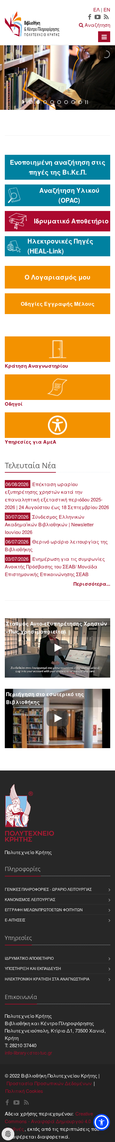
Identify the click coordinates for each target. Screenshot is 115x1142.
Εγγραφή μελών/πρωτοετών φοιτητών (44, 909)
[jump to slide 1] (31, 102)
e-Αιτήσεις (15, 919)
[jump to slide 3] (45, 102)
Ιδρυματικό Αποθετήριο (29, 958)
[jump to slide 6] (66, 102)
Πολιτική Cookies (24, 1090)
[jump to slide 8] (80, 102)
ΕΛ (96, 9)
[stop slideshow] (86, 102)
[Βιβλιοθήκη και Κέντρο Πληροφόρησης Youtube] (98, 17)
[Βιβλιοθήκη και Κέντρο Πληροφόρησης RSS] (106, 17)
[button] (102, 1122)
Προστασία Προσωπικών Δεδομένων (49, 1083)
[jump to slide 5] (59, 102)
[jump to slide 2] (38, 102)
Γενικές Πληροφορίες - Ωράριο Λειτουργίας (48, 889)
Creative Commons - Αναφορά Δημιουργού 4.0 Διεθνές (49, 1121)
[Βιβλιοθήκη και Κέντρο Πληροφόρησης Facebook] (89, 17)
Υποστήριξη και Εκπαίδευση (33, 968)
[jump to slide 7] (73, 102)
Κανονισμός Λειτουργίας (30, 899)
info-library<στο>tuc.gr (28, 1052)
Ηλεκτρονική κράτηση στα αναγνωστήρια (47, 978)
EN (106, 9)
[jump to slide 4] (52, 102)
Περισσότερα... (91, 583)
